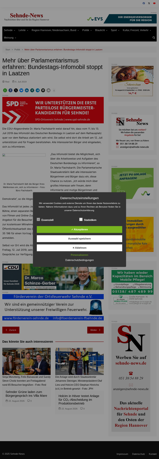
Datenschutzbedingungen (79, 260)
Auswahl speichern (79, 238)
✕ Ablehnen (79, 247)
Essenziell (47, 220)
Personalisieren (79, 254)
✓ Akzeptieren (79, 229)
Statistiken (90, 220)
